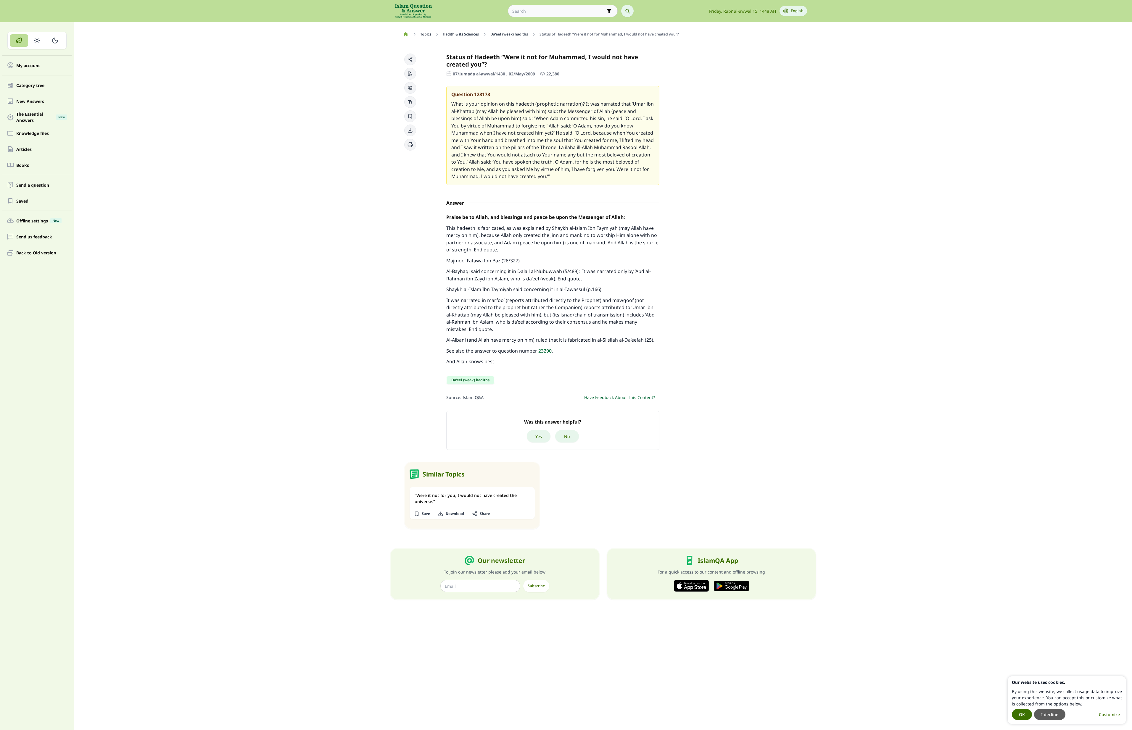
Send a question (32, 185)
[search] (627, 11)
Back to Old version (36, 253)
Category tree (30, 85)
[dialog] (1067, 700)
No (567, 436)
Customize (1109, 714)
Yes (538, 436)
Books (22, 165)
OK (1022, 714)
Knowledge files (32, 133)
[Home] (406, 34)
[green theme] (19, 40)
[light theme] (37, 40)
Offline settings (37, 221)
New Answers (30, 101)
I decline (1049, 714)
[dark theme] (55, 40)
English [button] (797, 10)
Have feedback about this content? (619, 397)
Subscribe (536, 585)
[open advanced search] (609, 11)
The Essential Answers (40, 117)
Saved (22, 201)
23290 (545, 351)
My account (28, 65)
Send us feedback (34, 237)
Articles (24, 149)
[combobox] (558, 11)
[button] (410, 59)
